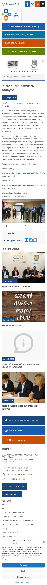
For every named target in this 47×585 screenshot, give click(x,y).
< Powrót (22, 233)
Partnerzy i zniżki (15, 43)
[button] (44, 542)
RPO (3, 504)
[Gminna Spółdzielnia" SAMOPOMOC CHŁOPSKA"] (34, 65)
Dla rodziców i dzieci (25, 76)
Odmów (23, 571)
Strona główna (6, 76)
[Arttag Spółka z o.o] (13, 65)
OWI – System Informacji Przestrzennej (18, 524)
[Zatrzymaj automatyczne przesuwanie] (43, 61)
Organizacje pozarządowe (12, 516)
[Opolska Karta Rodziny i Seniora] (23, 15)
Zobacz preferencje (23, 577)
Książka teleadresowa (15, 486)
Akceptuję (23, 565)
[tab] (11, 71)
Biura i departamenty (10, 532)
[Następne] (40, 226)
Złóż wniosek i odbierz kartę (22, 26)
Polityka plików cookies (22, 582)
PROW (4, 508)
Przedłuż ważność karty (19, 35)
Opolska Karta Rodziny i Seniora (15, 512)
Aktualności (15, 76)
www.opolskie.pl (12, 494)
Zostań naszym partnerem (20, 51)
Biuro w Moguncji (9, 536)
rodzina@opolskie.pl (16, 479)
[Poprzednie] (7, 226)
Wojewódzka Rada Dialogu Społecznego (18, 520)
